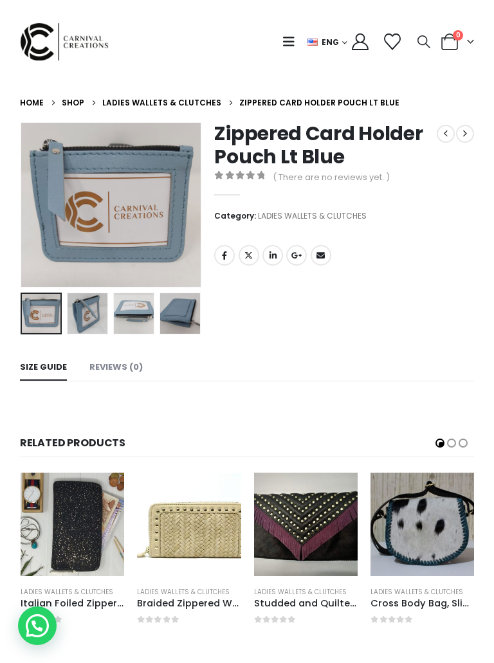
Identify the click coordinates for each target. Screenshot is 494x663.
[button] (291, 42)
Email (321, 255)
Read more (102, 493)
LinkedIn (272, 255)
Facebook (224, 255)
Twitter (249, 255)
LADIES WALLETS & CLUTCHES (312, 215)
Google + (296, 255)
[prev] (446, 134)
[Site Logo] (68, 42)
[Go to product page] (73, 525)
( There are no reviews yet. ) (331, 177)
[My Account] (360, 41)
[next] (465, 134)
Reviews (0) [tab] (116, 367)
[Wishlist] (392, 41)
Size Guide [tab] (43, 367)
